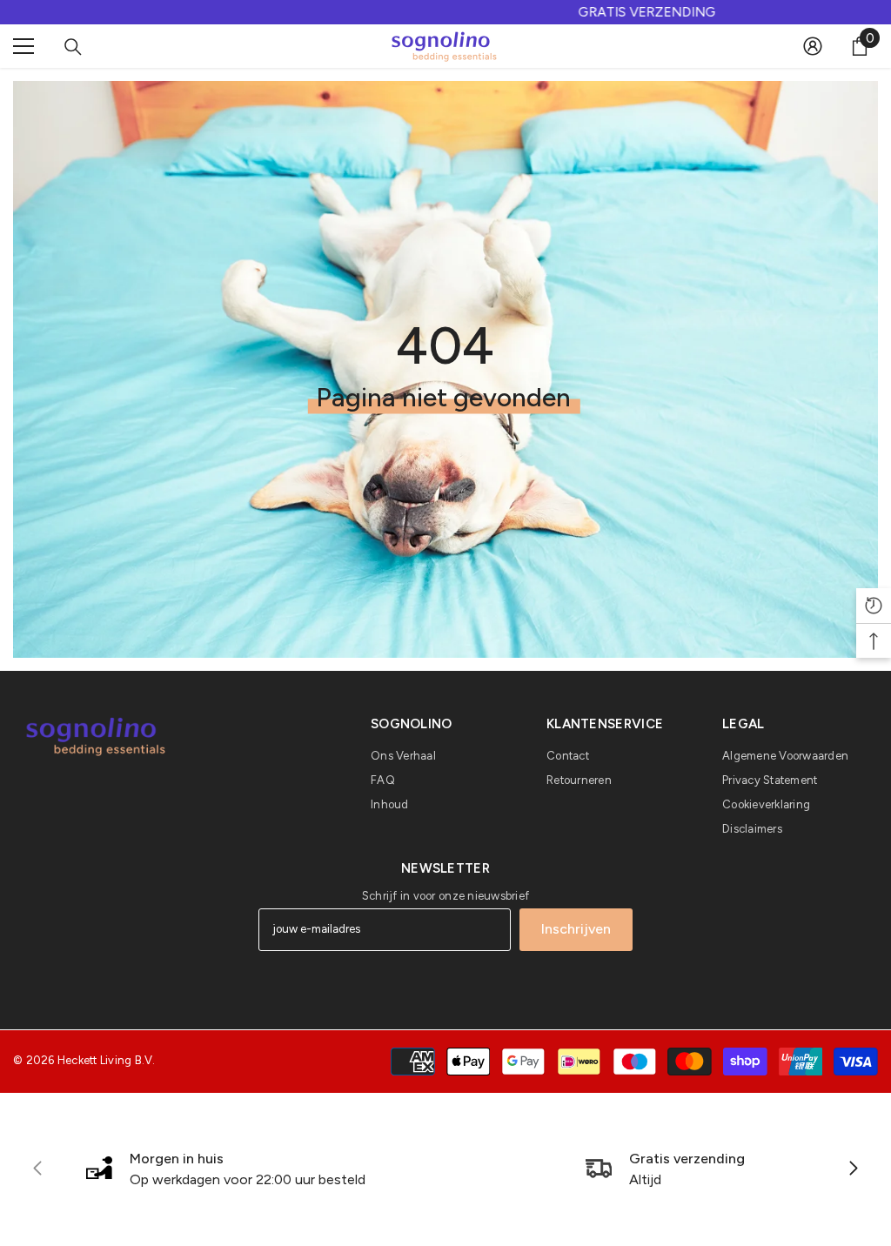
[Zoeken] (73, 47)
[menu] (23, 46)
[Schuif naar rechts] (853, 1169)
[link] (226, 1169)
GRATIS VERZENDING (445, 12)
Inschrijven (576, 929)
